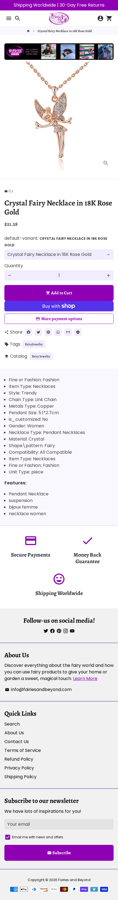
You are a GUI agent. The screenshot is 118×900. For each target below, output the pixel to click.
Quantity (13, 266)
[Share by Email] (68, 332)
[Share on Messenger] (78, 332)
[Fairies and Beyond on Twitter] (46, 631)
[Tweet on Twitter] (38, 332)
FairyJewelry (34, 344)
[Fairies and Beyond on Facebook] (52, 631)
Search (12, 724)
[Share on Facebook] (28, 332)
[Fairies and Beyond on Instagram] (65, 631)
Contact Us (16, 741)
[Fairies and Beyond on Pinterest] (59, 631)
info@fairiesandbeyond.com (38, 689)
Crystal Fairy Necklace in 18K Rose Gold (65, 31)
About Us (14, 733)
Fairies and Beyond (74, 880)
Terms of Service (22, 750)
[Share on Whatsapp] (58, 332)
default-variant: (55, 241)
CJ (8, 191)
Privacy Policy (19, 768)
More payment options (61, 319)
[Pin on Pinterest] (48, 332)
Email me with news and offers (37, 837)
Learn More (85, 678)
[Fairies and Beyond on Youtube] (72, 631)
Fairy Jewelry (41, 356)
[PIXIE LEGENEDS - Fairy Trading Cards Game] (59, 58)
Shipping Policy (20, 777)
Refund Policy (18, 759)
